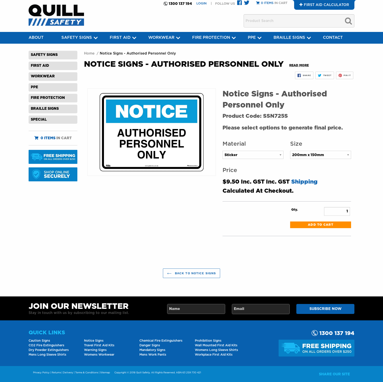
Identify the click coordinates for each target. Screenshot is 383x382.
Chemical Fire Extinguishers (160, 340)
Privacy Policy (41, 372)
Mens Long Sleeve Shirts (47, 354)
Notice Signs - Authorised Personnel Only (138, 53)
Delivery (68, 372)
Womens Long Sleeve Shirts (216, 350)
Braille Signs (289, 38)
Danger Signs (149, 345)
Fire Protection (211, 38)
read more (299, 65)
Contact (333, 38)
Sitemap (105, 372)
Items (267, 3)
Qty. (294, 209)
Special (39, 119)
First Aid (120, 38)
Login (201, 3)
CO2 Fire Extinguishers (46, 345)
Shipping (304, 182)
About (36, 38)
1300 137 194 (180, 4)
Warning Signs (95, 350)
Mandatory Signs (152, 350)
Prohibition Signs (208, 340)
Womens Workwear (99, 354)
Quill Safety (143, 372)
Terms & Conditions (86, 372)
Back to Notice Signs (195, 273)
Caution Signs (39, 340)
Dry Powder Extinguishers (49, 350)
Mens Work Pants (152, 354)
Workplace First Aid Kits (214, 354)
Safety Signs (76, 38)
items (48, 138)
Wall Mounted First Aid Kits (216, 345)
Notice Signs (94, 340)
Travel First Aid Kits (99, 345)
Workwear (161, 38)
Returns (56, 372)
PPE (252, 38)
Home (89, 53)
